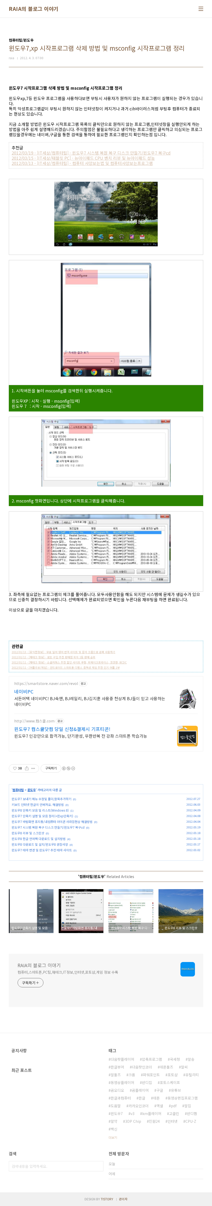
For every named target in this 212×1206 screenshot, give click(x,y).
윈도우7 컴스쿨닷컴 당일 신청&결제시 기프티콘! (62, 729)
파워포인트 (151, 1074)
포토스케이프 (170, 1082)
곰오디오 (117, 1090)
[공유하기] (27, 768)
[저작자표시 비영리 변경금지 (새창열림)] (68, 768)
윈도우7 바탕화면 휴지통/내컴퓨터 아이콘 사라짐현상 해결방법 (52, 821)
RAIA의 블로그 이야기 (33, 8)
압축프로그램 (152, 1059)
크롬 (131, 1074)
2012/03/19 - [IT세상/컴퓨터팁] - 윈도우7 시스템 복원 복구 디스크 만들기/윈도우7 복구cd (91, 153)
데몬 (156, 1098)
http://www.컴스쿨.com (34, 721)
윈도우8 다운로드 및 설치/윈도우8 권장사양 (40, 844)
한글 (142, 1098)
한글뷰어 (117, 1067)
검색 (98, 1166)
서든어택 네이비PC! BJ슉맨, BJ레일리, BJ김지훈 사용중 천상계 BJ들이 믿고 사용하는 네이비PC (89, 701)
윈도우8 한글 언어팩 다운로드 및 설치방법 (39, 838)
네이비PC (23, 691)
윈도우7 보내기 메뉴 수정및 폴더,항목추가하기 (41, 799)
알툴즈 (116, 1074)
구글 (159, 1090)
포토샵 (173, 1074)
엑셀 (159, 1105)
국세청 (175, 1059)
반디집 (147, 1082)
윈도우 (31, 790)
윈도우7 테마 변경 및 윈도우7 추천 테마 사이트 (42, 850)
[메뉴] (201, 9)
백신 (114, 1129)
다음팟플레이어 (122, 1059)
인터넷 (173, 1121)
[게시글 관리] (33, 768)
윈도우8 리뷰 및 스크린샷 (28, 833)
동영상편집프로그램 (183, 1098)
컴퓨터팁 (18, 790)
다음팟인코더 (142, 1067)
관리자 (123, 1199)
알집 (187, 1105)
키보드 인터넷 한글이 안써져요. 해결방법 (38, 804)
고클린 (174, 1113)
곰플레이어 (140, 1090)
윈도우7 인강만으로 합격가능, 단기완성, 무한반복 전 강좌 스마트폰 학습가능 (80, 736)
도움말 (116, 1105)
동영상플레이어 (122, 1082)
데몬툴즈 (166, 1067)
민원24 (154, 1121)
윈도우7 (117, 1113)
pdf (174, 1105)
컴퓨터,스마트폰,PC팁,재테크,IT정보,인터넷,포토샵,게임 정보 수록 (68, 972)
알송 (191, 1059)
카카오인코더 (138, 1105)
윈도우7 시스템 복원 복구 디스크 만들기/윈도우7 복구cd (48, 827)
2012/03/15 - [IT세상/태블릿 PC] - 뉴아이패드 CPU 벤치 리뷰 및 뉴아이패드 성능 (83, 158)
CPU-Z (190, 1121)
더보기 (113, 1137)
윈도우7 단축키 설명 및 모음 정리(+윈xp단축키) (42, 816)
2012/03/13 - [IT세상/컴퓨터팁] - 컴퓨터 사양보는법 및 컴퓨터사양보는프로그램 (82, 163)
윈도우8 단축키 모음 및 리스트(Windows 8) (40, 810)
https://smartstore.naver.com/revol (46, 683)
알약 (114, 1121)
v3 (132, 1113)
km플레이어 (151, 1113)
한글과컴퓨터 (121, 1098)
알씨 (184, 1067)
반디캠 (192, 1113)
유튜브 (176, 1090)
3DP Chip (133, 1121)
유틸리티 (192, 1074)
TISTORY (107, 1199)
